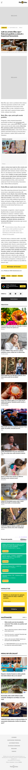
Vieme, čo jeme (5, 715)
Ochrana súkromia (14, 745)
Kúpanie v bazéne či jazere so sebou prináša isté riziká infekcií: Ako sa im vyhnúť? (13, 674)
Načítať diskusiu (14, 299)
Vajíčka (3, 278)
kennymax (12, 762)
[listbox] (22, 617)
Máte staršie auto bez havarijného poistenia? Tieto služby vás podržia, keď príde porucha (16, 624)
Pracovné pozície (6, 539)
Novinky (3, 275)
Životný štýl (20, 275)
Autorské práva (14, 743)
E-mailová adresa (7, 601)
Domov (14, 751)
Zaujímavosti (4, 27)
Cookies (14, 737)
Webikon (20, 762)
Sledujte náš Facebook (15, 266)
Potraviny (8, 275)
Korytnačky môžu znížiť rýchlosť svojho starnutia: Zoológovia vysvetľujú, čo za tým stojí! (13, 697)
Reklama (14, 748)
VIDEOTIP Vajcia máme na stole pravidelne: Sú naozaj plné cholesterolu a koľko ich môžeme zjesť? (14, 721)
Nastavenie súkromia (14, 740)
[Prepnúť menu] (2, 2)
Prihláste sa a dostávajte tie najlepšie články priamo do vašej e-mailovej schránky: (13, 596)
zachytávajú (19, 122)
